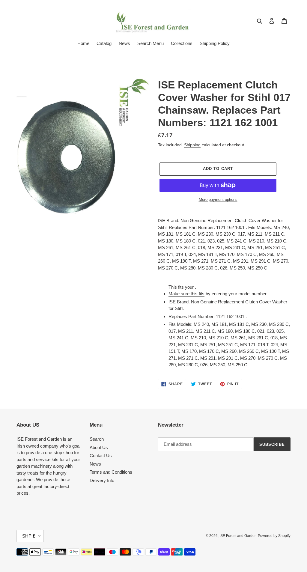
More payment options (218, 199)
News (95, 463)
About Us (99, 447)
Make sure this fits (186, 293)
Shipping (192, 144)
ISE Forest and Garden (238, 536)
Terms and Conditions (111, 472)
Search (97, 439)
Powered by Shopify (274, 536)
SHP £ (28, 535)
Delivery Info (102, 480)
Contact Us (101, 455)
